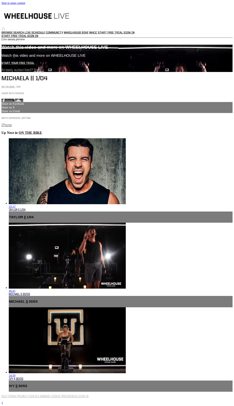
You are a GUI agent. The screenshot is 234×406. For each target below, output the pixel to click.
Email (19, 100)
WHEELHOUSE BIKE (76, 32)
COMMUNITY (54, 32)
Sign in (129, 32)
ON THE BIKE (8, 87)
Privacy (22, 396)
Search (19, 32)
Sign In (32, 36)
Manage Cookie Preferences (59, 396)
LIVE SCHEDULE (35, 32)
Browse (7, 32)
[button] (3, 29)
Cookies (34, 396)
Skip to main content (13, 3)
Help (4, 396)
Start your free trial (17, 63)
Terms (12, 396)
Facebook (7, 100)
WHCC (93, 32)
